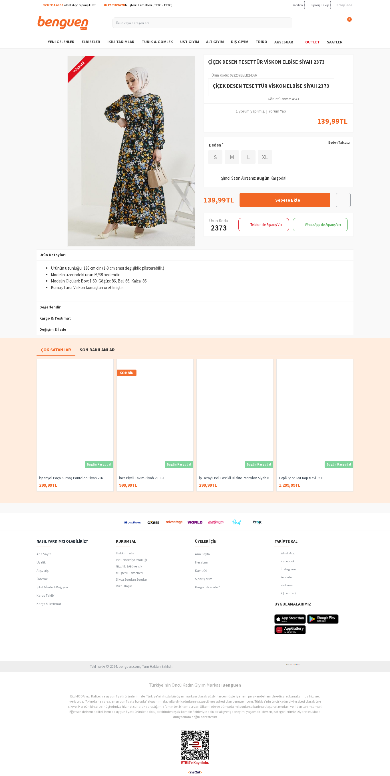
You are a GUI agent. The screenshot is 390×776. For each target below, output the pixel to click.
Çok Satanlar (56, 349)
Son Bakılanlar (97, 349)
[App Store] (290, 619)
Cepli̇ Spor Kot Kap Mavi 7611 (301, 478)
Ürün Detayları (52, 254)
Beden (215, 145)
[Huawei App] (290, 630)
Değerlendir (50, 307)
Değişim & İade (52, 329)
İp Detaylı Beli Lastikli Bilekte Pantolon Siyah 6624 (236, 478)
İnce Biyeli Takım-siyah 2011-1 (141, 478)
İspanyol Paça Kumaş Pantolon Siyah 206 (71, 478)
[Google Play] (323, 619)
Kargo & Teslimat (55, 318)
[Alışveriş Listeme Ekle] (343, 200)
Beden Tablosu (339, 142)
